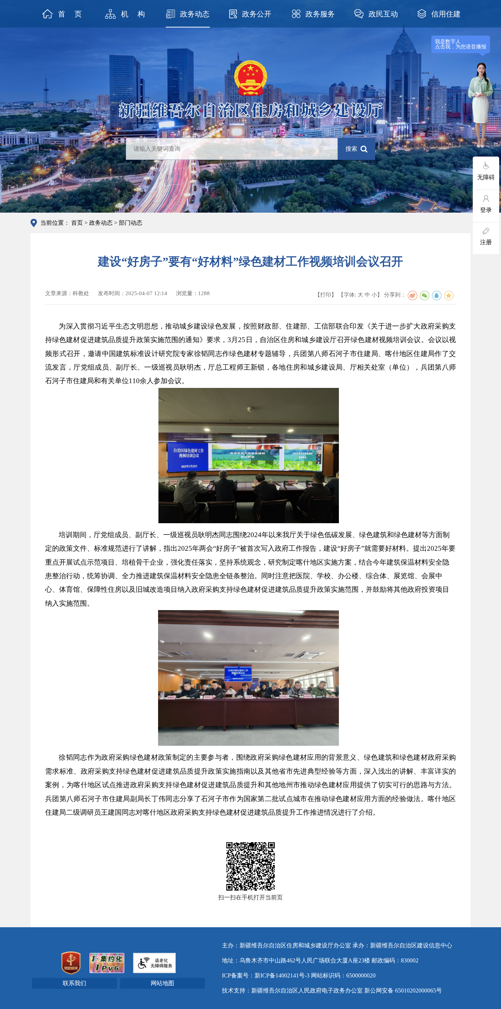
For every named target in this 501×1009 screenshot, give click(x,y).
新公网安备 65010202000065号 (403, 990)
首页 (77, 223)
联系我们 (74, 983)
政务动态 (101, 223)
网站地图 (162, 983)
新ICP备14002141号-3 (282, 975)
